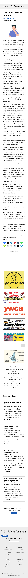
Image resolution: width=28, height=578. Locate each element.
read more (7, 419)
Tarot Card (20, 549)
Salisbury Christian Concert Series (14, 369)
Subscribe (14, 513)
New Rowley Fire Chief (14, 373)
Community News (8, 549)
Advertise (20, 561)
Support (20, 564)
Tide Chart (7, 566)
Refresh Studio (17, 575)
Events (7, 559)
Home (7, 547)
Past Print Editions (14, 541)
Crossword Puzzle (20, 552)
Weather (8, 564)
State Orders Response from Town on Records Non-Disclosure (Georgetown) (13, 480)
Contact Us (20, 566)
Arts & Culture (8, 552)
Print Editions (8, 554)
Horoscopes (20, 547)
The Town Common (11, 573)
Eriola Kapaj (23, 573)
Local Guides (8, 561)
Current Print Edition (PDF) (14, 538)
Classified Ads (20, 559)
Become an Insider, (9, 508)
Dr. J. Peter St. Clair (9, 18)
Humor (20, 554)
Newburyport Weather (14, 268)
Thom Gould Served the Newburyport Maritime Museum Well (11, 452)
